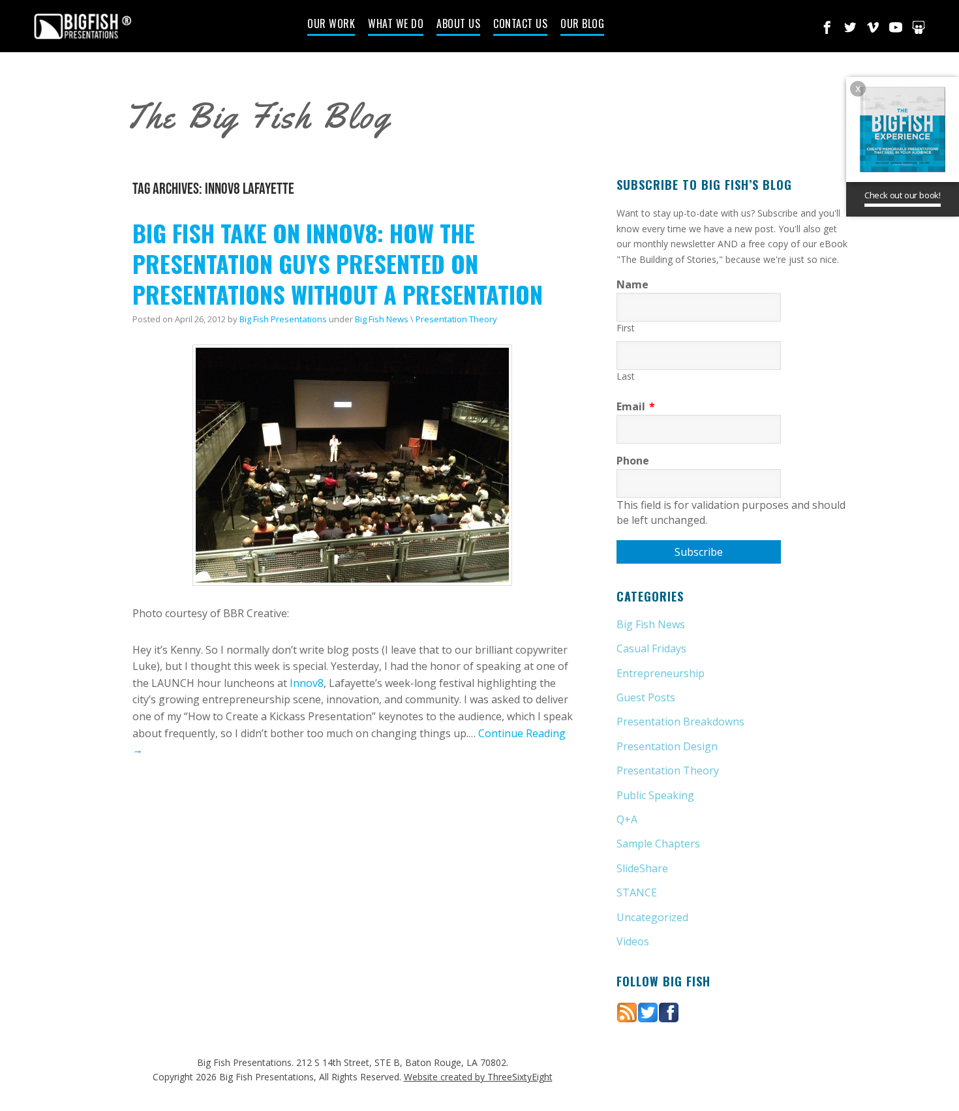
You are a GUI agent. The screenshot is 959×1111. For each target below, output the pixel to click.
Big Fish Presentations (83, 26)
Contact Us (520, 24)
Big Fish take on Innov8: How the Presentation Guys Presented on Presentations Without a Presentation (337, 263)
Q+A (626, 819)
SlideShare (642, 868)
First (625, 328)
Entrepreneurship (660, 673)
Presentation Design (667, 746)
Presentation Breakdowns (680, 721)
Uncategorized (652, 917)
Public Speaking (655, 795)
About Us (458, 24)
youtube (895, 27)
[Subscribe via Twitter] (647, 1011)
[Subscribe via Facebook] (668, 1011)
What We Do (395, 24)
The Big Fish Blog (257, 116)
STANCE (636, 892)
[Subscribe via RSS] (626, 1011)
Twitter (850, 27)
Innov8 (307, 683)
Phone (632, 460)
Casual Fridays (651, 648)
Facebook (827, 27)
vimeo (872, 27)
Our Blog (582, 24)
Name (632, 284)
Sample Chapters (658, 843)
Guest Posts (645, 697)
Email (635, 406)
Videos (632, 941)
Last (625, 376)
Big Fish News (381, 319)
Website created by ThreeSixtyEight (478, 1077)
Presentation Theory (456, 319)
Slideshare (918, 27)
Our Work (331, 24)
